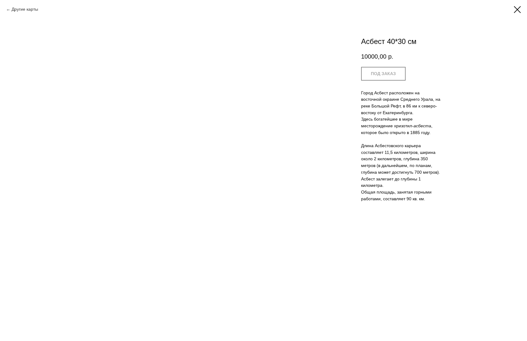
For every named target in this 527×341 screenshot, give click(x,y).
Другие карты (25, 9)
